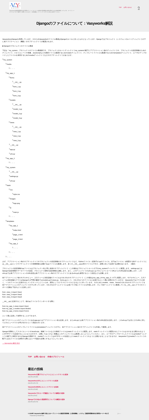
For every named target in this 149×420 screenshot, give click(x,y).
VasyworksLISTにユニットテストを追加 (43, 381)
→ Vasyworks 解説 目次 (11, 343)
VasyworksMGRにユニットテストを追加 (43, 387)
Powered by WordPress (37, 415)
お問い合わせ (128, 7)
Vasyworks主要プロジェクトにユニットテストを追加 (48, 374)
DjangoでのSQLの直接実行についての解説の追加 (46, 399)
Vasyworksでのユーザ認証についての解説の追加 (46, 393)
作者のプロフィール (55, 357)
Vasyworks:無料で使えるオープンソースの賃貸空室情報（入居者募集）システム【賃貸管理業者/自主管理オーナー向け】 (71, 413)
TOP (120, 7)
